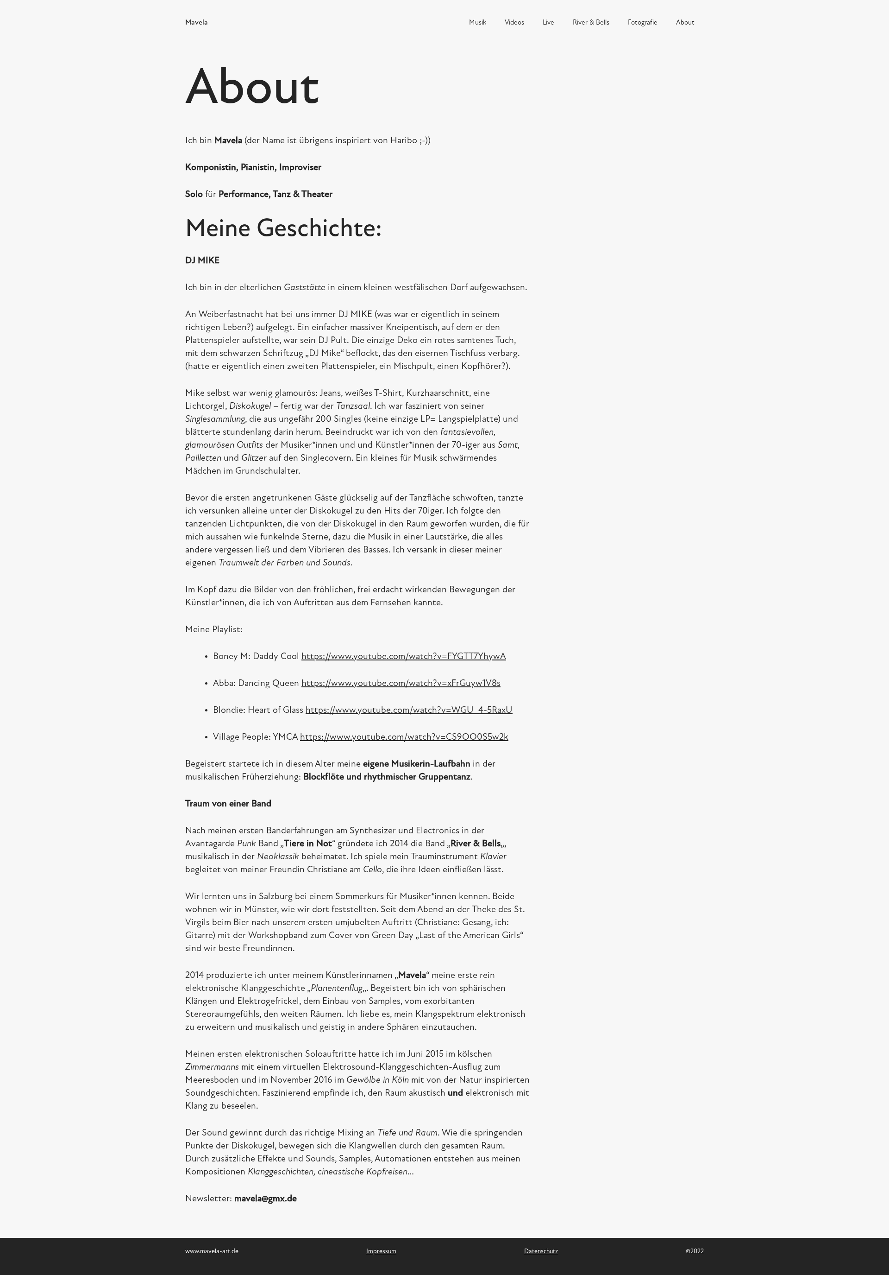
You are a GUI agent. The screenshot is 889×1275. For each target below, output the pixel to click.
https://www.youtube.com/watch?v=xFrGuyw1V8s (401, 683)
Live (548, 22)
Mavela (196, 22)
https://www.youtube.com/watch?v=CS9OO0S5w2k (404, 737)
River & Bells (591, 22)
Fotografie (642, 22)
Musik (477, 22)
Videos (514, 22)
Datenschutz (541, 1251)
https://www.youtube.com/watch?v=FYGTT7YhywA (403, 656)
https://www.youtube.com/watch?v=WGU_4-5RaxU (409, 710)
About (685, 22)
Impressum (381, 1251)
